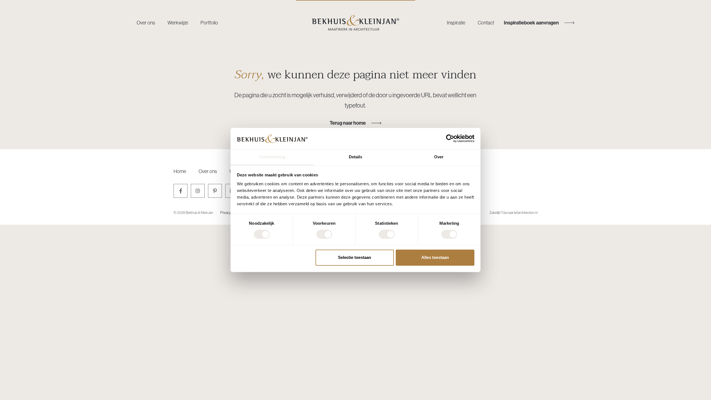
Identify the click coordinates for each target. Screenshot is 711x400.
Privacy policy (230, 212)
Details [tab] (355, 156)
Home (180, 171)
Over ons (146, 22)
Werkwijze (177, 22)
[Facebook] (180, 191)
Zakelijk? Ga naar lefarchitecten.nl (513, 212)
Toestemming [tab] (272, 156)
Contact (486, 22)
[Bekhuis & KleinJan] (355, 23)
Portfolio (209, 22)
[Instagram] (198, 191)
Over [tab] (439, 156)
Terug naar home (348, 123)
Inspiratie (456, 22)
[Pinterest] (215, 191)
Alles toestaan (435, 257)
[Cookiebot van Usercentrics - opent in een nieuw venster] (450, 138)
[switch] (324, 234)
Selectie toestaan (354, 257)
